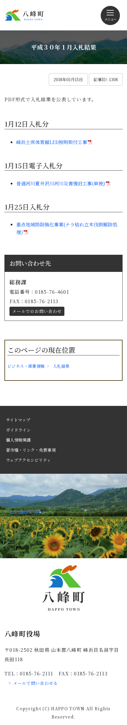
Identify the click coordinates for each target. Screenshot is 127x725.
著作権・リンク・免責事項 (31, 450)
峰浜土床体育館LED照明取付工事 (51, 142)
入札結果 (61, 366)
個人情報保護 (18, 440)
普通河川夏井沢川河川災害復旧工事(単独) (60, 183)
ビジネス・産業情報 (26, 366)
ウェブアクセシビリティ (28, 460)
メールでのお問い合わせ (37, 311)
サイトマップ (18, 420)
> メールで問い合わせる (33, 683)
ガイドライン (18, 430)
